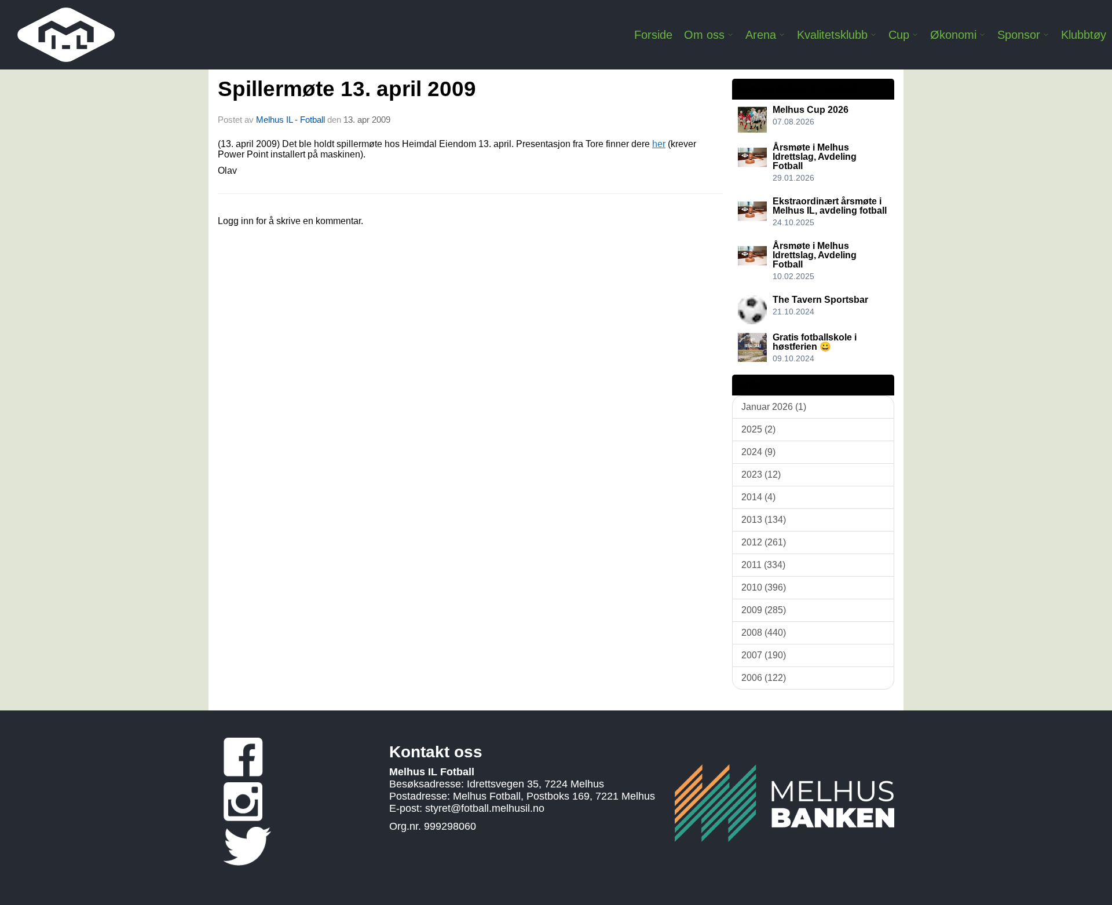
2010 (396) (763, 587)
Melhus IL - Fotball (291, 119)
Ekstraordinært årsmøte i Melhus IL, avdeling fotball (830, 205)
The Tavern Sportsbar (820, 300)
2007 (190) (763, 655)
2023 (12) (761, 474)
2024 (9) (758, 452)
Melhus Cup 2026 (810, 110)
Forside (653, 34)
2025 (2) (758, 429)
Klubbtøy (1083, 34)
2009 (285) (763, 610)
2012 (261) (763, 542)
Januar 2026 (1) (773, 407)
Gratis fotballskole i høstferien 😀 (815, 341)
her (658, 144)
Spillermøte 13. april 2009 (347, 89)
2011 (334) (763, 565)
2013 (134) (763, 520)
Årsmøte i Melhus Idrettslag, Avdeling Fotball (815, 156)
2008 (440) (763, 632)
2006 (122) (763, 678)
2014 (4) (758, 497)
